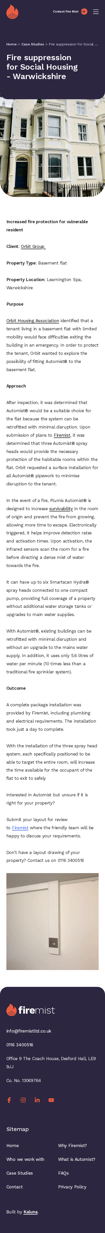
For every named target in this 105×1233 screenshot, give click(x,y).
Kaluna (30, 1211)
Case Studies (32, 44)
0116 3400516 (19, 1044)
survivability (61, 508)
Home (11, 44)
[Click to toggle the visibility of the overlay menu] (96, 12)
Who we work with (25, 1159)
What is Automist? (76, 1159)
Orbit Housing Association (32, 320)
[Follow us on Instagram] (23, 1099)
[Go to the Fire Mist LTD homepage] (27, 12)
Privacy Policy (72, 1186)
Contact (14, 1186)
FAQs (63, 1173)
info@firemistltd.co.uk (28, 1031)
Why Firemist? (72, 1145)
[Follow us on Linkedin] (37, 1099)
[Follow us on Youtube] (51, 1099)
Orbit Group (33, 246)
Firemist (62, 435)
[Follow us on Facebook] (9, 1099)
